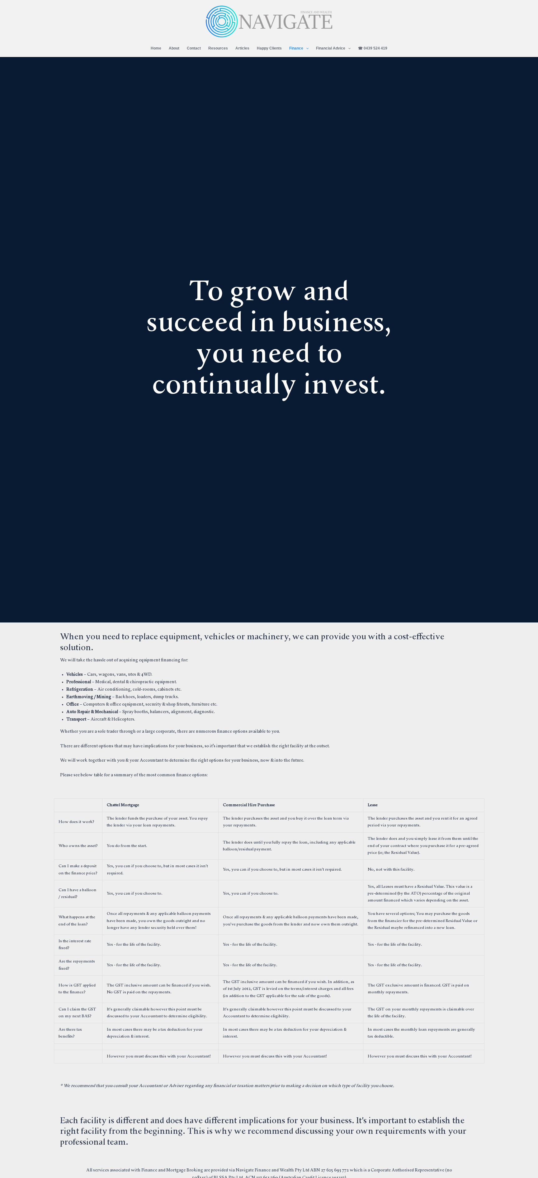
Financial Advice (330, 48)
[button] (414, 48)
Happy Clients (269, 48)
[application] (306, 48)
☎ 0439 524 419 (372, 48)
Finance (296, 48)
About (174, 48)
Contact (194, 48)
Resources (218, 48)
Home (156, 48)
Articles (242, 48)
